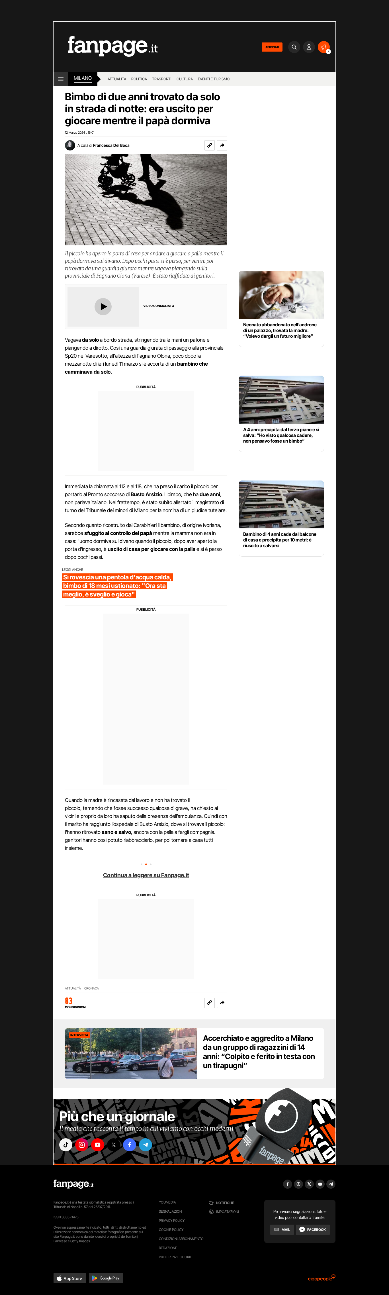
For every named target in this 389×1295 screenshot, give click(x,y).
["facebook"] (129, 1144)
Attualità (117, 79)
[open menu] (61, 79)
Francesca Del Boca (111, 145)
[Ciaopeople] (321, 1279)
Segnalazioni (171, 1211)
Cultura (185, 79)
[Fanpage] (73, 1184)
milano (83, 78)
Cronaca (91, 988)
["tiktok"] (65, 1144)
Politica (139, 79)
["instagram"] (81, 1144)
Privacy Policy (172, 1220)
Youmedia (167, 1202)
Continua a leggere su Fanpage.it (146, 875)
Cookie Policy (171, 1229)
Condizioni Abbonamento (181, 1239)
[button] (222, 145)
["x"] (113, 1144)
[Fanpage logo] (106, 47)
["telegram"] (145, 1144)
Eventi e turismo (214, 79)
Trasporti (161, 79)
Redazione (168, 1248)
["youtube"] (97, 1144)
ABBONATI (272, 47)
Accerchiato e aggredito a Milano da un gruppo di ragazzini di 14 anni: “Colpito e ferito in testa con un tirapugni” (259, 1052)
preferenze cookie (175, 1257)
